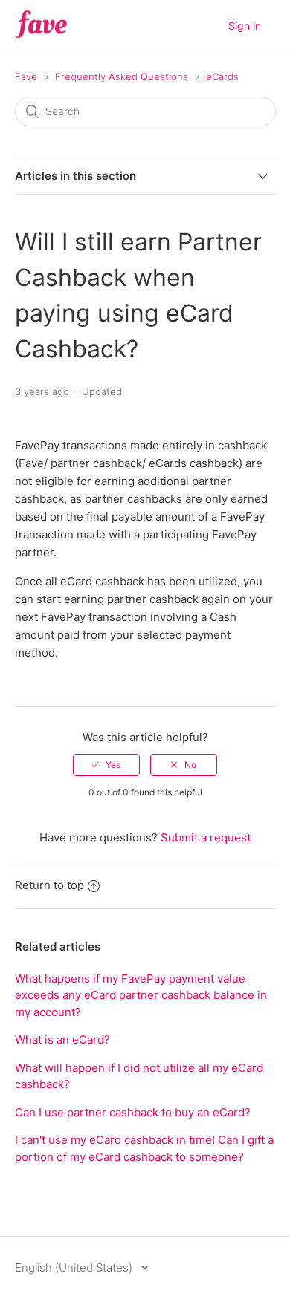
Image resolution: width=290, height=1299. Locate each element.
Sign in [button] (244, 25)
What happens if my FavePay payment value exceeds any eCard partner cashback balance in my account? (141, 995)
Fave (26, 76)
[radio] (106, 765)
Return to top (49, 885)
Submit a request (206, 837)
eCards (222, 76)
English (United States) (75, 1267)
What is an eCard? (62, 1039)
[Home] (41, 34)
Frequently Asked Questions (121, 76)
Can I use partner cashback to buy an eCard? (133, 1112)
